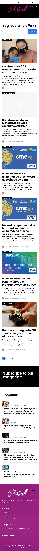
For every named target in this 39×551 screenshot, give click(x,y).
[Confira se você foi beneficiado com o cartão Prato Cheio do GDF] (19, 51)
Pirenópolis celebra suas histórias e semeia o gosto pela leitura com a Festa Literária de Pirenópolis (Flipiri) (20, 457)
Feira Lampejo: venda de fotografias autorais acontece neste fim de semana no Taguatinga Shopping (20, 410)
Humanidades (7, 40)
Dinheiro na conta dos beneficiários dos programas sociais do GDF (19, 281)
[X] (28, 528)
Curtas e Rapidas (8, 93)
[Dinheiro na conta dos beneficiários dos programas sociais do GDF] (19, 263)
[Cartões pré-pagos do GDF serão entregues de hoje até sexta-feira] (19, 314)
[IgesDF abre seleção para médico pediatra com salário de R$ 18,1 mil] (5, 421)
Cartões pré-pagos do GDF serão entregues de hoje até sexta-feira (19, 333)
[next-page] (12, 358)
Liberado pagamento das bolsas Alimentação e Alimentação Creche (18, 228)
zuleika (8, 88)
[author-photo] (3, 88)
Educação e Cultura (18, 405)
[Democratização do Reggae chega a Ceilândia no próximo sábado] (5, 436)
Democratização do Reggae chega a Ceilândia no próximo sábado (20, 441)
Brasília (14, 422)
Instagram (22, 529)
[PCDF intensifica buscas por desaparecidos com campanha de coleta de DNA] (5, 467)
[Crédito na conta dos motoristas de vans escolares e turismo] (19, 104)
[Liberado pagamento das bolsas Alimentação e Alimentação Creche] (19, 209)
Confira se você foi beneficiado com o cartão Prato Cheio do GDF (19, 69)
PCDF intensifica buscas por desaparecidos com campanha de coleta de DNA (19, 474)
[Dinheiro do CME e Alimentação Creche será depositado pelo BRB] (19, 158)
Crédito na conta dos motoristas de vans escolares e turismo (15, 123)
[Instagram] (16, 528)
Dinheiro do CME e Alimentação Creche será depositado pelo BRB (18, 176)
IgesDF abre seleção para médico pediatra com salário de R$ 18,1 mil (19, 426)
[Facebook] (5, 528)
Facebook (10, 529)
